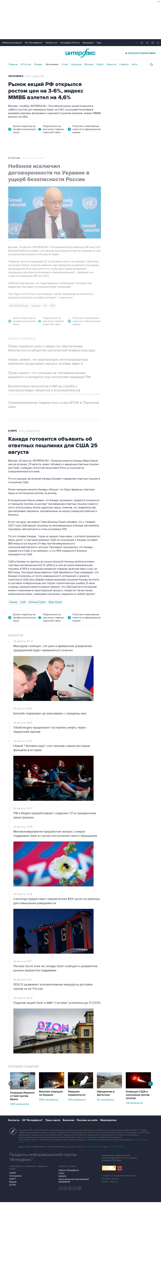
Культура (76, 64)
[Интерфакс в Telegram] (65, 1188)
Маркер (13, 1182)
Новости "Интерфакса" (68, 1170)
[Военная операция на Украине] (51, 1087)
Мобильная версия (12, 42)
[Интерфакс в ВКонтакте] (70, 1188)
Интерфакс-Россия (70, 42)
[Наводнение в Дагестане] (109, 1087)
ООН (52, 305)
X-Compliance (15, 1176)
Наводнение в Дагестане (106, 1093)
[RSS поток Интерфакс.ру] (75, 1188)
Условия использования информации (119, 1176)
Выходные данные (110, 1179)
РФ (45, 305)
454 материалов (76, 1099)
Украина (35, 305)
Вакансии (68, 1120)
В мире (38, 64)
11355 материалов (48, 1099)
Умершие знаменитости (76, 1093)
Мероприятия (108, 1120)
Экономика (51, 64)
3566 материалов (19, 1104)
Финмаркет (88, 42)
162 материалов (105, 1099)
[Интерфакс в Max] (79, 1188)
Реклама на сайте (87, 1120)
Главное (13, 64)
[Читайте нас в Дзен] (60, 1188)
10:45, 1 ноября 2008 (34, 76)
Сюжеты (124, 64)
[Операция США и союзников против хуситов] (138, 1087)
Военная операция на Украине (51, 1093)
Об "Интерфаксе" (34, 42)
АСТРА (12, 1185)
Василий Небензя (18, 305)
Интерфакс (80, 53)
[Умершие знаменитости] (80, 1087)
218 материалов (134, 1103)
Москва (89, 64)
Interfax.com (51, 42)
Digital (99, 64)
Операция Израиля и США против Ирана (22, 1096)
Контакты (13, 1120)
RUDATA (62, 1176)
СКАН (61, 1173)
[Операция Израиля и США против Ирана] (22, 1088)
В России (26, 64)
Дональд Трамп (37, 602)
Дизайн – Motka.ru (110, 1182)
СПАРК (12, 1173)
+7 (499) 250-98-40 (94, 1147)
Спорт (64, 64)
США (23, 602)
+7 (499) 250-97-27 (116, 1147)
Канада (13, 602)
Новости (111, 64)
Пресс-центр (52, 1120)
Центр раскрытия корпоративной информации (73, 1180)
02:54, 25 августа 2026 (29, 431)
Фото (135, 64)
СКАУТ (12, 1179)
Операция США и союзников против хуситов (138, 1095)
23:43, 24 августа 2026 (32, 158)
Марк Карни (55, 602)
